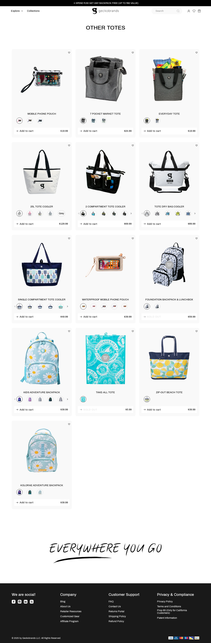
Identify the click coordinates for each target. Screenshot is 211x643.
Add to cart (27, 131)
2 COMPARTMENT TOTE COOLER (105, 206)
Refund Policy (116, 621)
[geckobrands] (105, 11)
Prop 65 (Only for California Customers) (172, 611)
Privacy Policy (165, 601)
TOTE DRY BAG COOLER (169, 206)
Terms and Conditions (169, 606)
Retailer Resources (70, 611)
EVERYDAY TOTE (169, 113)
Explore (15, 11)
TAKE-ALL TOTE (105, 392)
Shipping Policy (117, 616)
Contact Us (115, 606)
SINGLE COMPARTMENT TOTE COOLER (41, 299)
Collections (33, 11)
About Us (65, 606)
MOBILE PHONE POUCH (41, 113)
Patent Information (167, 618)
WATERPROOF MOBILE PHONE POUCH (105, 299)
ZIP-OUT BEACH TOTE (169, 392)
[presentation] (78, 213)
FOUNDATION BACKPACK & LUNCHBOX (169, 299)
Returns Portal (116, 611)
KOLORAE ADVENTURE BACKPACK (41, 485)
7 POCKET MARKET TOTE (105, 113)
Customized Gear (69, 616)
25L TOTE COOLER (41, 206)
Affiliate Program (69, 621)
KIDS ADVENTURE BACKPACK (41, 392)
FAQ (111, 601)
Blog (62, 601)
